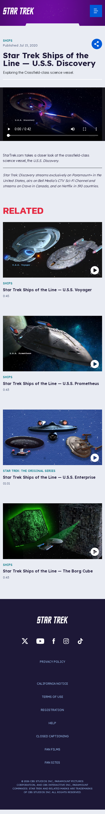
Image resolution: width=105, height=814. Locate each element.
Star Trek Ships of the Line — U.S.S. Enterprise (49, 477)
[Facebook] (53, 641)
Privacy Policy (52, 662)
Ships (7, 40)
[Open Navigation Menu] (96, 11)
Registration (52, 710)
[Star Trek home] (52, 620)
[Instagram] (66, 641)
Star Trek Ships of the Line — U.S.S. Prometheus (51, 383)
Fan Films (52, 749)
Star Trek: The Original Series (29, 471)
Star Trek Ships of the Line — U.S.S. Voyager (47, 290)
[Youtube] (40, 641)
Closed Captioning (52, 736)
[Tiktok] (80, 641)
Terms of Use (52, 697)
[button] (18, 11)
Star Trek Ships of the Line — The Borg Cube (48, 571)
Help (52, 723)
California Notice (52, 683)
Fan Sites (52, 762)
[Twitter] (24, 641)
